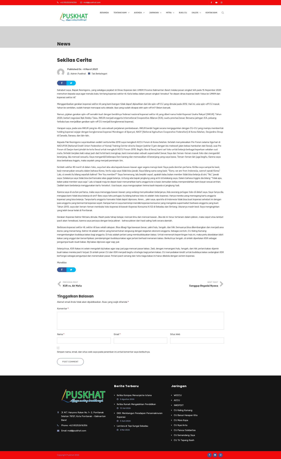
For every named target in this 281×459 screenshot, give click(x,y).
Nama (60, 334)
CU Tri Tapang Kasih (184, 440)
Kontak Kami (211, 12)
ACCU (177, 400)
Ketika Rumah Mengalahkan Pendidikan (136, 404)
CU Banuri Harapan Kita (185, 415)
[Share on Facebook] (61, 83)
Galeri (195, 12)
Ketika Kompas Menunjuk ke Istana (134, 395)
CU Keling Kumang (183, 410)
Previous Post (72, 284)
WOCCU (178, 395)
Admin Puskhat (78, 73)
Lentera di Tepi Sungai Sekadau (132, 426)
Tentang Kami (120, 12)
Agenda (138, 12)
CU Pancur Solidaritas (185, 430)
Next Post (203, 284)
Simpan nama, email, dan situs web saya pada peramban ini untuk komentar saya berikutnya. (103, 352)
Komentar (63, 308)
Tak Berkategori (99, 73)
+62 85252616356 (68, 2)
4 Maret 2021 (90, 69)
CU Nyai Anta (180, 425)
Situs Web (175, 334)
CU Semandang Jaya (184, 435)
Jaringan (154, 12)
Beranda (104, 12)
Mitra (169, 12)
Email (117, 334)
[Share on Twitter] (71, 83)
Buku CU (183, 12)
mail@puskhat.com (92, 2)
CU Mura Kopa (181, 420)
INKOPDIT (179, 405)
